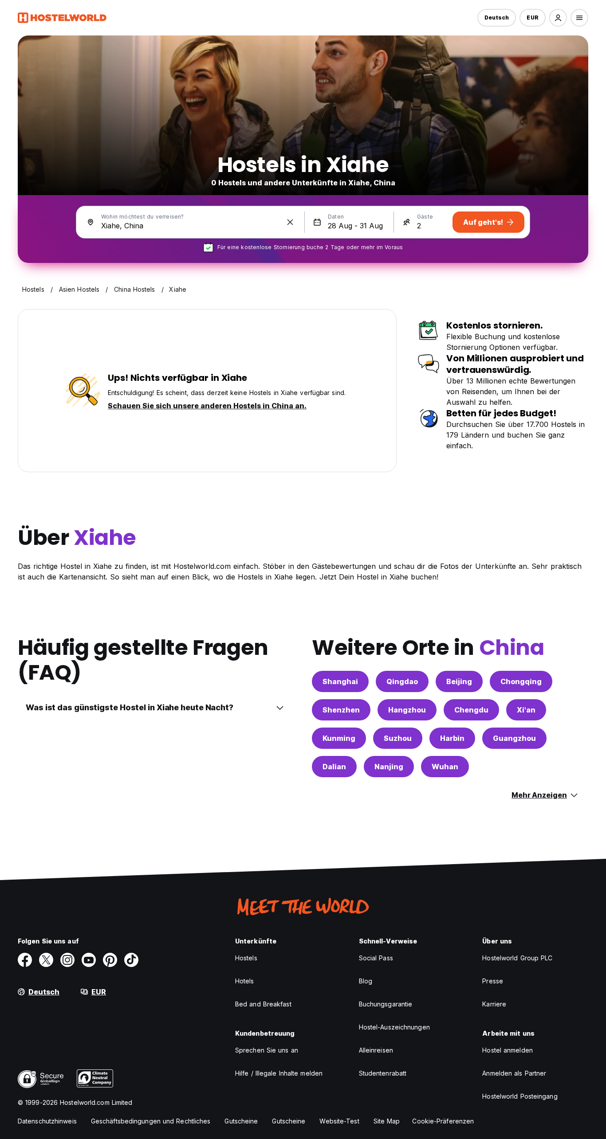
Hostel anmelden (507, 1050)
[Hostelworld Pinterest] (110, 960)
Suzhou (398, 738)
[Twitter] (46, 960)
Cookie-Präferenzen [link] (443, 1121)
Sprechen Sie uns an (266, 1050)
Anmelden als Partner (514, 1073)
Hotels (244, 981)
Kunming (339, 738)
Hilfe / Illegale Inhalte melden (279, 1073)
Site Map (387, 1121)
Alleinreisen (376, 1050)
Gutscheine (241, 1121)
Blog (365, 981)
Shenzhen (341, 709)
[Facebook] (25, 960)
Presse (492, 981)
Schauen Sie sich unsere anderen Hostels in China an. (207, 405)
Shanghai (340, 681)
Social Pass (376, 958)
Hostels (246, 958)
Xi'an (526, 709)
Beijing (459, 681)
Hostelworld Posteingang (519, 1096)
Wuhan (445, 766)
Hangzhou (407, 709)
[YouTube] (89, 960)
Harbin (452, 738)
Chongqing (521, 681)
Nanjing (388, 766)
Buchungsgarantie (386, 1004)
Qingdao (402, 681)
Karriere (494, 1004)
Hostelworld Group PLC (517, 958)
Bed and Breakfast (263, 1004)
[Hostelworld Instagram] (67, 960)
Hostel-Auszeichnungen (394, 1027)
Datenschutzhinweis (47, 1121)
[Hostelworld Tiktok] (131, 960)
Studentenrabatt (383, 1073)
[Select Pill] (558, 18)
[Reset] (290, 222)
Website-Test (339, 1121)
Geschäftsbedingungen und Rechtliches (151, 1121)
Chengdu (471, 709)
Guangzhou (514, 738)
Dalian (334, 766)
